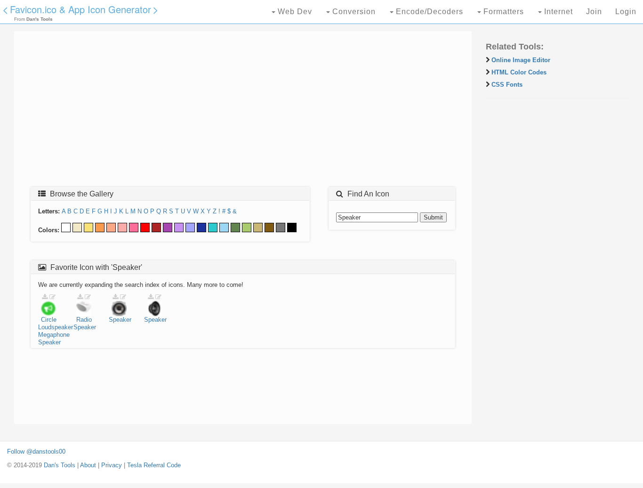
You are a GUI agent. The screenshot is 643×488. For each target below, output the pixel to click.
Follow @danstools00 (36, 451)
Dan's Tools (59, 465)
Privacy (111, 465)
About (88, 465)
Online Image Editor (520, 60)
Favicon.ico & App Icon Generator (80, 9)
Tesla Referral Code (154, 465)
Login (625, 12)
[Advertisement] (243, 112)
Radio (84, 319)
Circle (48, 319)
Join (594, 12)
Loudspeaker (55, 327)
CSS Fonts (506, 84)
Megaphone (54, 334)
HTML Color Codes (519, 72)
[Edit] (52, 297)
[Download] (45, 297)
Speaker (49, 342)
